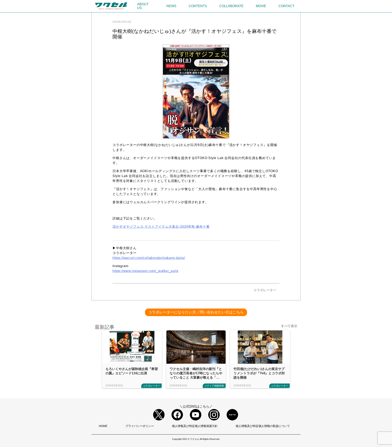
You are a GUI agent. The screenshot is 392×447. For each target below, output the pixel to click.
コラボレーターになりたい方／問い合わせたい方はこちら (196, 312)
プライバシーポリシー (139, 426)
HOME (103, 426)
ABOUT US (143, 6)
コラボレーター (264, 290)
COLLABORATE (231, 6)
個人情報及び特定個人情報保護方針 (195, 426)
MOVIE (261, 6)
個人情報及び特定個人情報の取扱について (263, 426)
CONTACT (286, 6)
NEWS (171, 6)
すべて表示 (289, 326)
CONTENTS (198, 6)
